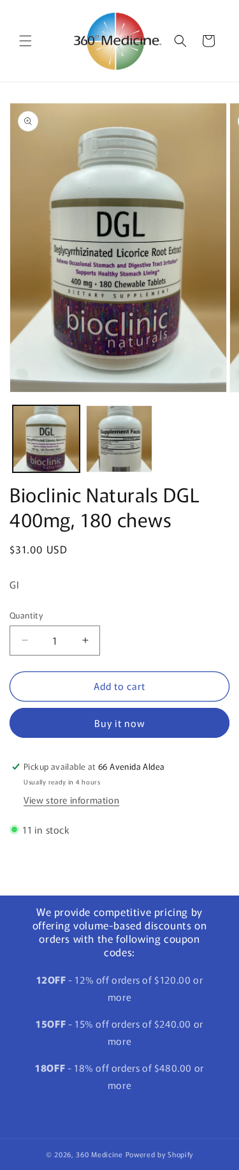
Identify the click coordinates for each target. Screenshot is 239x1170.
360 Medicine (100, 1154)
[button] (25, 41)
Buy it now (119, 723)
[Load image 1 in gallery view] (46, 438)
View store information (71, 799)
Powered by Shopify (160, 1154)
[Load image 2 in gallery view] (119, 438)
